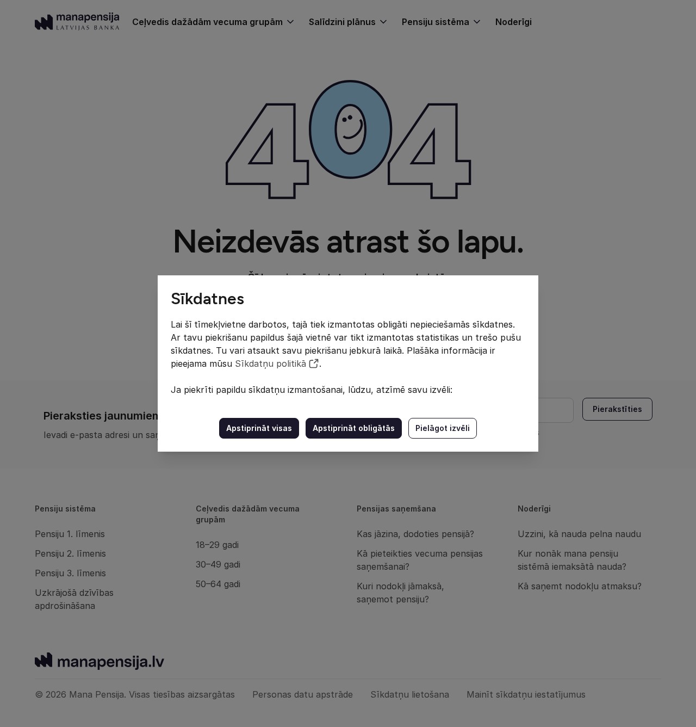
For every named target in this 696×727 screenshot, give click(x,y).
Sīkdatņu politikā (270, 363)
